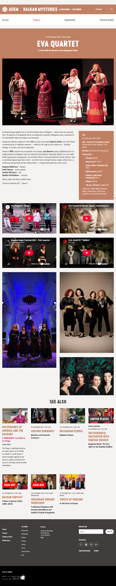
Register (109, 531)
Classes (4, 533)
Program (36, 20)
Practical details (107, 20)
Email (42, 537)
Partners (23, 537)
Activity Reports (25, 551)
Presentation (24, 530)
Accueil (5, 20)
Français (99, 9)
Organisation (70, 20)
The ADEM (24, 527)
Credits (96, 551)
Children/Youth (7, 537)
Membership (24, 534)
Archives (23, 541)
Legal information (84, 551)
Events (4, 529)
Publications (6, 540)
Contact (23, 544)
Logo (22, 555)
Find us (23, 548)
